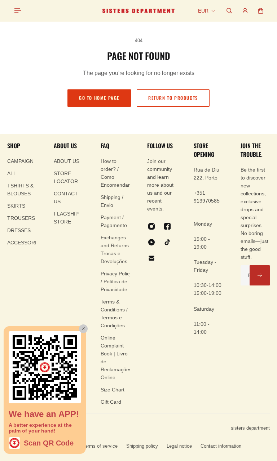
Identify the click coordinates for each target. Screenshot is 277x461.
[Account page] (245, 11)
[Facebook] (167, 226)
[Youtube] (151, 242)
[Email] (151, 258)
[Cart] (260, 11)
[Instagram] (151, 226)
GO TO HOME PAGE (99, 97)
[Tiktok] (167, 242)
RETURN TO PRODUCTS (173, 97)
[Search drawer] (229, 11)
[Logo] (138, 11)
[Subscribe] (260, 275)
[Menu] (17, 11)
